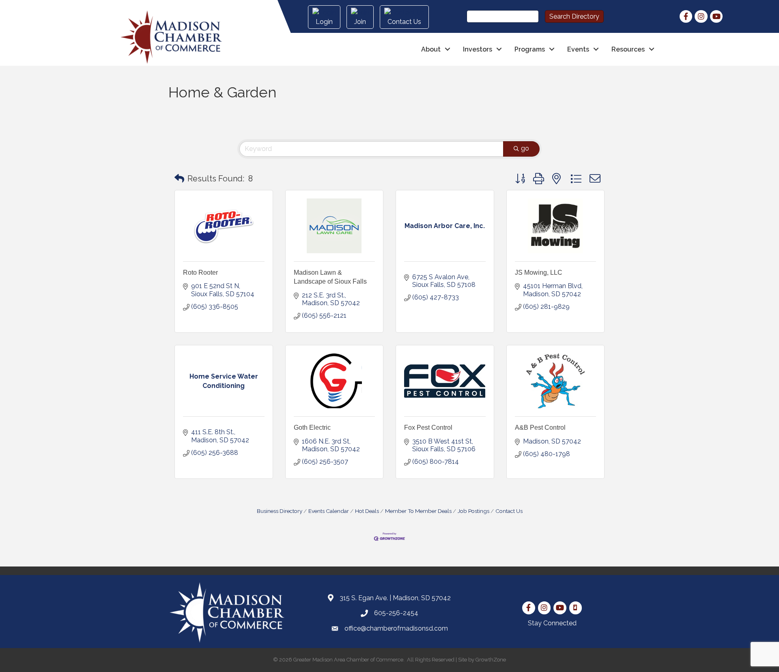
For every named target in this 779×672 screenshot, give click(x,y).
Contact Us (509, 511)
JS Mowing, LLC (538, 272)
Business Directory (279, 511)
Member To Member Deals (418, 511)
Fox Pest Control (428, 427)
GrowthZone (491, 660)
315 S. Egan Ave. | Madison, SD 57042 (395, 598)
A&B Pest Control (540, 427)
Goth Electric (312, 427)
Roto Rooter (200, 272)
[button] (179, 178)
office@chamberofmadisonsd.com (396, 628)
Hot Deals (367, 511)
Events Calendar (328, 511)
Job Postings (473, 511)
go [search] (525, 148)
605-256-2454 (396, 613)
